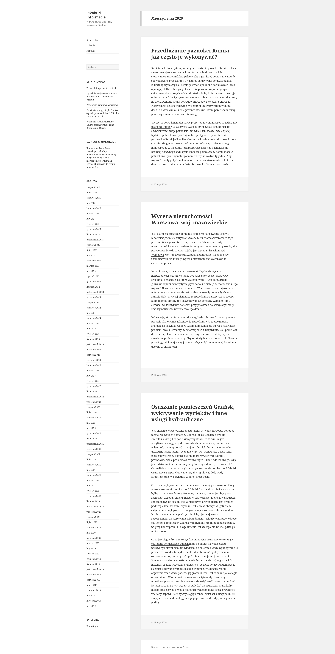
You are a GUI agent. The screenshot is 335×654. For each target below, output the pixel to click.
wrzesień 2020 (93, 511)
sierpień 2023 (93, 354)
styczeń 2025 (92, 276)
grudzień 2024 (93, 281)
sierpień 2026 (93, 187)
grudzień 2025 (93, 229)
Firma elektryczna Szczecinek (101, 88)
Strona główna (93, 40)
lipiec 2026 (91, 192)
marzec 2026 (92, 213)
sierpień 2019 (93, 579)
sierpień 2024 (93, 302)
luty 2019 (91, 606)
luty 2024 (91, 328)
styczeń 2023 (92, 381)
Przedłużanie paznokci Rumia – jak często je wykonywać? (192, 53)
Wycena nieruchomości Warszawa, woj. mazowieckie (189, 219)
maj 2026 (91, 203)
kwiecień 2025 (93, 260)
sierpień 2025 (93, 244)
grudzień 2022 (93, 386)
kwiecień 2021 (93, 475)
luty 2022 (91, 428)
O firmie (90, 45)
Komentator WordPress (98, 148)
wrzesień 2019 (93, 574)
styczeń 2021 (92, 490)
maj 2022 (91, 422)
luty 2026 (91, 218)
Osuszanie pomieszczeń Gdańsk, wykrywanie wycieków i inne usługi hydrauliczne (193, 413)
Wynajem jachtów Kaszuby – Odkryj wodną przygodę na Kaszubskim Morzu (100, 124)
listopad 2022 (93, 391)
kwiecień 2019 (93, 600)
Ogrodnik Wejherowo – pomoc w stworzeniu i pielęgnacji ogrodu (101, 96)
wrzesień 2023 (93, 349)
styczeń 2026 (92, 224)
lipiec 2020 (91, 522)
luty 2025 (91, 271)
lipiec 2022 (91, 412)
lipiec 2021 (91, 459)
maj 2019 (91, 595)
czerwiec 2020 (93, 527)
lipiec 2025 (91, 250)
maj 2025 (91, 255)
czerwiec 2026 (93, 197)
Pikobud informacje (96, 14)
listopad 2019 (93, 564)
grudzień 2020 (93, 496)
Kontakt (90, 50)
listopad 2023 (93, 339)
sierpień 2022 (93, 407)
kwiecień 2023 (93, 365)
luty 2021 (91, 485)
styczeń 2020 (92, 553)
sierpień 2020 (93, 517)
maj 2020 (91, 532)
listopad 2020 (93, 501)
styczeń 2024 (92, 333)
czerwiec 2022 (93, 417)
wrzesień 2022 (93, 401)
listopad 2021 (93, 438)
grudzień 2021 (93, 433)
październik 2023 (95, 344)
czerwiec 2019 (93, 590)
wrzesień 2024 (93, 297)
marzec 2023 (92, 370)
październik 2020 (95, 506)
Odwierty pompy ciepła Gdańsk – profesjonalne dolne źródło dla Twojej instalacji (102, 113)
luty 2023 (91, 375)
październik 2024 (95, 292)
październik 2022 (95, 396)
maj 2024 (91, 312)
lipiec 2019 (91, 585)
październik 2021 (95, 443)
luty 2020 (91, 548)
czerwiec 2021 (93, 464)
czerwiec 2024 (93, 307)
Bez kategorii (93, 626)
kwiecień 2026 (93, 208)
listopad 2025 (93, 234)
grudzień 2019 (93, 558)
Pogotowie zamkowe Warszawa (102, 104)
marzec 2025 (92, 265)
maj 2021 (91, 469)
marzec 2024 (92, 323)
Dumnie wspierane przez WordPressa (170, 647)
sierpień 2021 (93, 454)
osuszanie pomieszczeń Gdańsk (170, 543)
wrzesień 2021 (93, 449)
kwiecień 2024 (93, 318)
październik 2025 (95, 239)
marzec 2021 (92, 480)
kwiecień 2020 (93, 538)
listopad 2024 (93, 286)
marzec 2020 (92, 543)
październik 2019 (95, 569)
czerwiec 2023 (93, 360)
